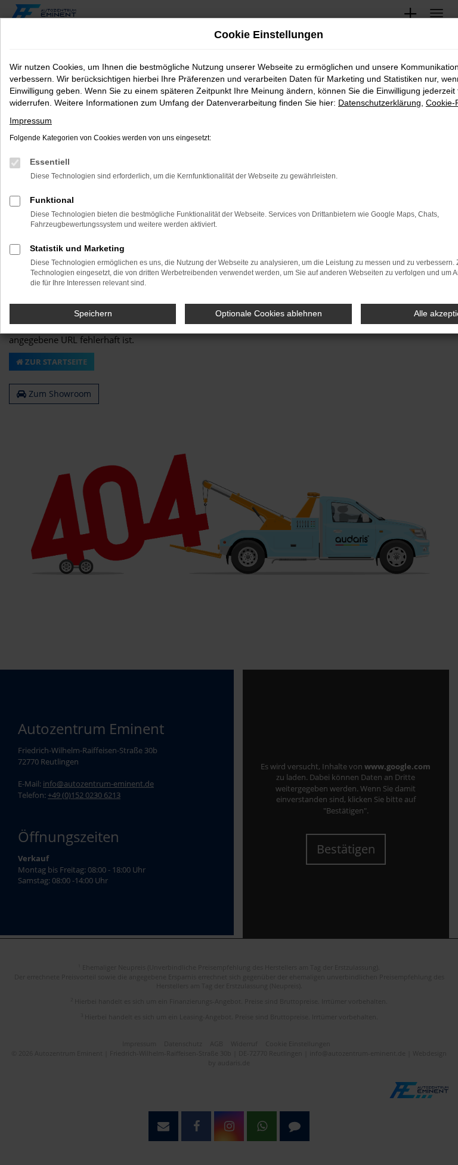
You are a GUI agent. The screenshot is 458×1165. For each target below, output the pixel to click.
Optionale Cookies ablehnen (268, 313)
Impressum (31, 120)
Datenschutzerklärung (379, 102)
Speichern (93, 313)
